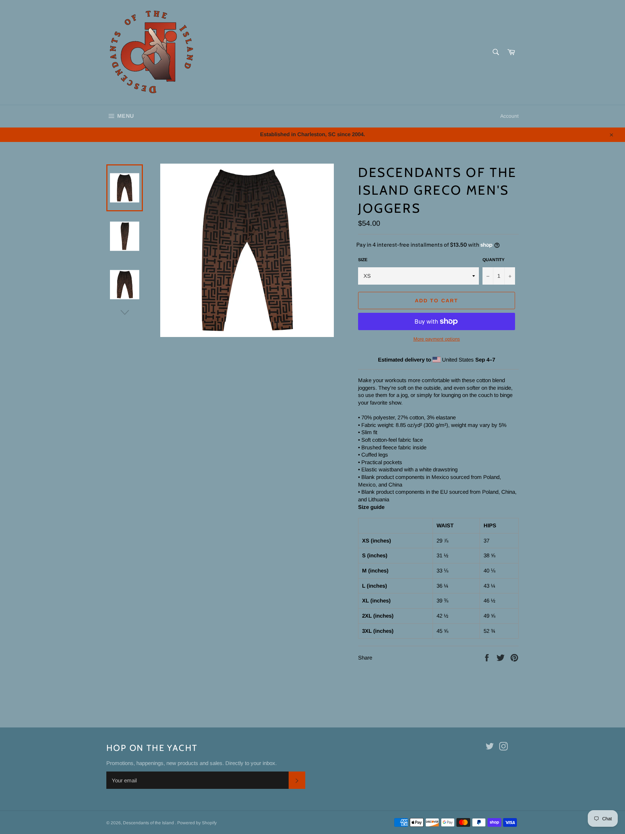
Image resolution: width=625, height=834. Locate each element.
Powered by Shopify (197, 822)
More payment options (436, 339)
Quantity (493, 259)
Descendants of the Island (149, 822)
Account (509, 116)
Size (362, 259)
